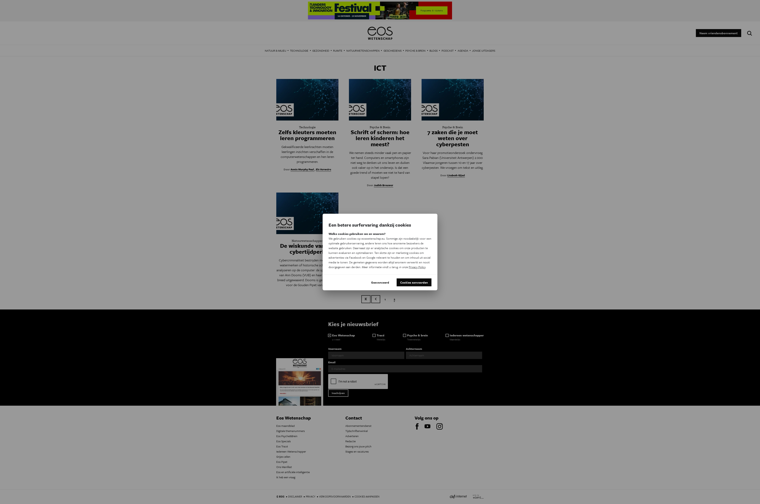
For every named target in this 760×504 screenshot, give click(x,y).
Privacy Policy (417, 267)
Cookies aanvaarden (414, 282)
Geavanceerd (380, 282)
